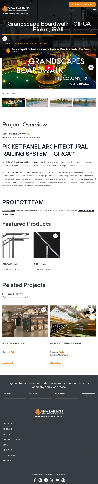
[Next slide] (91, 67)
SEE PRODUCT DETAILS (11, 270)
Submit (88, 396)
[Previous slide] (7, 67)
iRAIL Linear (39, 264)
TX (28, 134)
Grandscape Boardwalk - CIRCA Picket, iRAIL (29, 43)
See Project (7, 362)
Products (8, 424)
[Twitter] (52, 480)
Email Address (60, 393)
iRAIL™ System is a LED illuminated (21, 172)
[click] (94, 10)
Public (13, 352)
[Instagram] (46, 480)
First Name (8, 393)
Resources (8, 434)
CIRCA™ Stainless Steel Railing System (23, 162)
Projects (6, 43)
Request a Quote (80, 5)
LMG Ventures (8, 210)
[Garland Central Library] (73, 321)
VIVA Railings (48, 475)
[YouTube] (58, 480)
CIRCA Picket (9, 264)
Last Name (33, 393)
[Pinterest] (63, 480)
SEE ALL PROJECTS (15, 294)
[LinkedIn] (40, 480)
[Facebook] (35, 480)
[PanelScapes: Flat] (25, 321)
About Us (7, 450)
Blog (5, 445)
